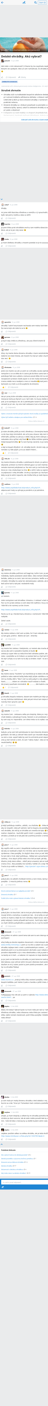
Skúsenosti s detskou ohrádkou (12, 1169)
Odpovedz (12, 77)
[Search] (35, 3)
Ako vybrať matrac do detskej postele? (14, 1155)
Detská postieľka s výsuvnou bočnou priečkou (17, 1159)
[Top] (2, 1144)
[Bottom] (2, 199)
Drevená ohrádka (7, 894)
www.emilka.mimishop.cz (11, 945)
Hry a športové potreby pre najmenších (24, 50)
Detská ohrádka (6, 1166)
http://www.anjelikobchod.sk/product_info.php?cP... (21, 488)
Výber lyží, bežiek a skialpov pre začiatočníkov (17, 417)
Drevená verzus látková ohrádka (12, 1162)
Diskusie (4, 50)
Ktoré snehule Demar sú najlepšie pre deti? (16, 891)
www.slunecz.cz (7, 979)
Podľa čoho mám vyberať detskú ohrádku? (16, 898)
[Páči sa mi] (3, 77)
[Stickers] (2, 1187)
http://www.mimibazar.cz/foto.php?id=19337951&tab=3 (22, 1136)
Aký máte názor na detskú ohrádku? (13, 1173)
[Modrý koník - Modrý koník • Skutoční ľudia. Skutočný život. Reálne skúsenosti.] (24, 2)
